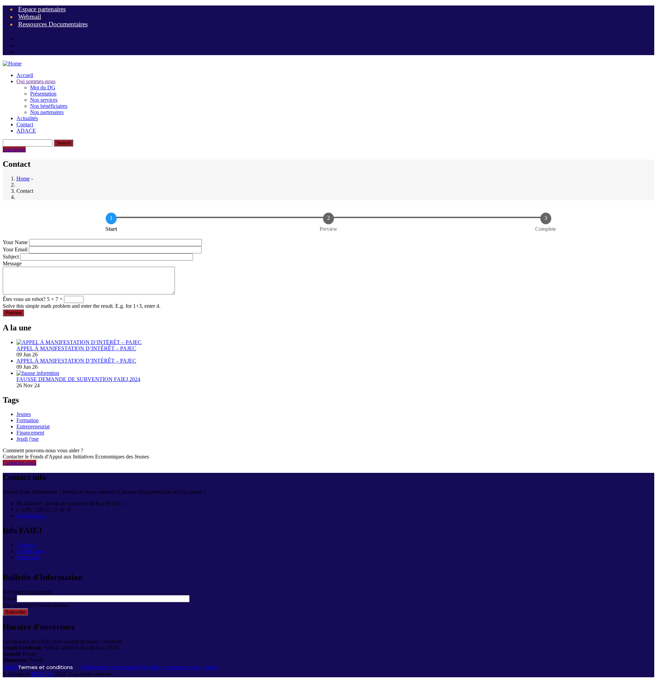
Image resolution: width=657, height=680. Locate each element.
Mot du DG (42, 87)
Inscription (14, 149)
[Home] (12, 63)
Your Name (15, 242)
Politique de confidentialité (110, 667)
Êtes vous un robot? (24, 299)
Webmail (29, 16)
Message (12, 263)
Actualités (27, 118)
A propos (26, 545)
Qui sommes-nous (35, 81)
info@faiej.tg (30, 516)
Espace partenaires (42, 9)
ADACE (26, 131)
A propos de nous (180, 667)
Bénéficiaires (30, 551)
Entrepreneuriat (33, 426)
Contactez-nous (19, 463)
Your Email (15, 249)
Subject (11, 257)
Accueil (24, 75)
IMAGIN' (42, 674)
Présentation (43, 94)
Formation (27, 420)
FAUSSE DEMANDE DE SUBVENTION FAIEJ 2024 (78, 379)
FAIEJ (10, 667)
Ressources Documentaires (53, 24)
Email (9, 598)
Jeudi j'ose (27, 439)
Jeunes (23, 414)
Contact (24, 124)
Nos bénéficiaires (48, 106)
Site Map (150, 667)
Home (23, 178)
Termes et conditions (45, 667)
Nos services (43, 100)
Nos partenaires (47, 112)
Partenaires (28, 557)
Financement (30, 433)
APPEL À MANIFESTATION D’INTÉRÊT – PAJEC (76, 348)
